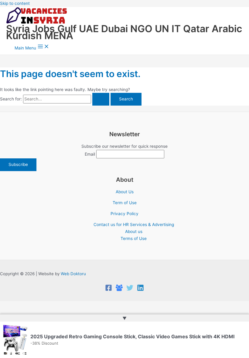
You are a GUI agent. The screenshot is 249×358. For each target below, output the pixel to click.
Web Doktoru (73, 273)
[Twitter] (129, 289)
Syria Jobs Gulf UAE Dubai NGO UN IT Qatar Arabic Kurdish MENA (124, 32)
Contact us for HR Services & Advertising (134, 224)
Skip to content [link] (15, 3)
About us (133, 231)
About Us (125, 191)
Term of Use (125, 202)
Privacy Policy (124, 213)
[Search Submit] (100, 99)
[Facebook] (108, 289)
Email (90, 154)
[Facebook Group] (119, 289)
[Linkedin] (140, 289)
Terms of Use (134, 238)
